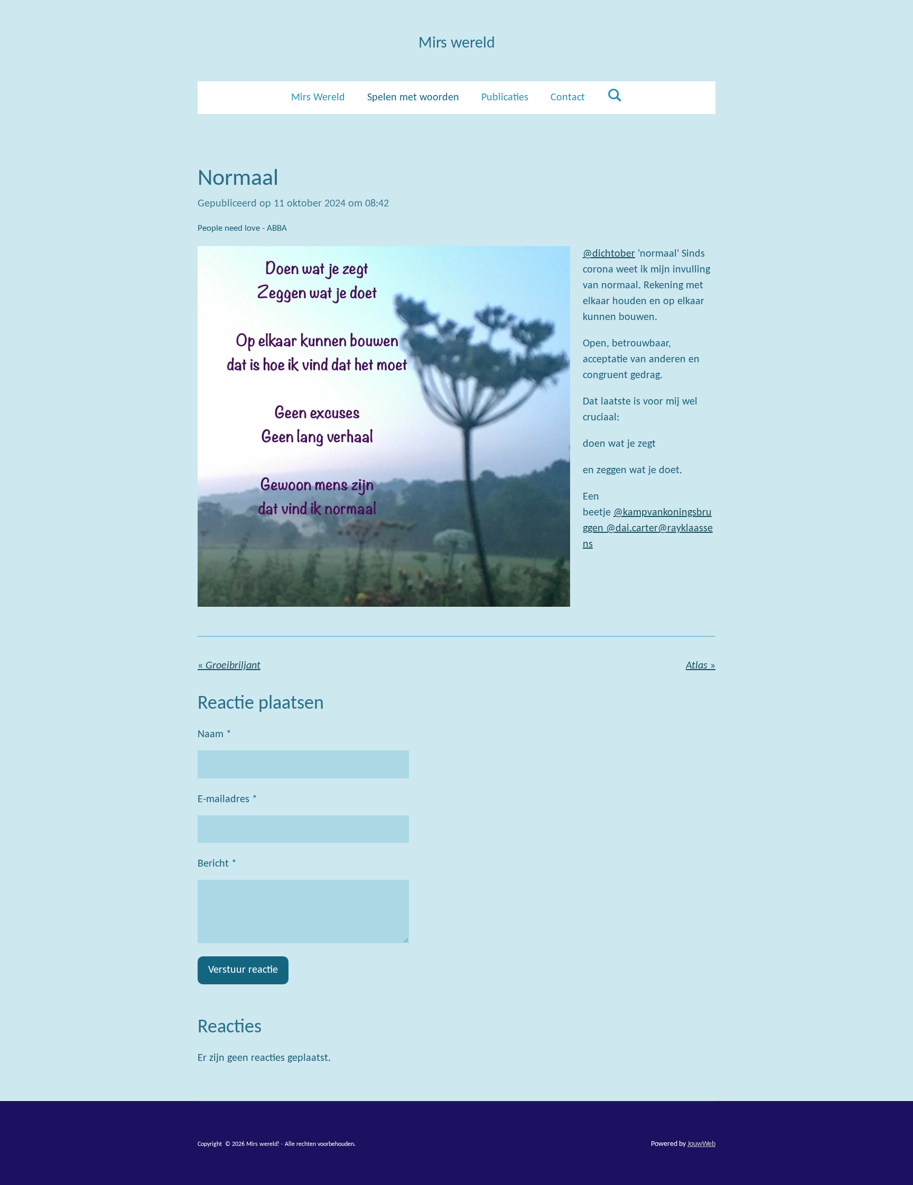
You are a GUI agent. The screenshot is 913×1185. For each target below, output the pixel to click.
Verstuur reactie (243, 970)
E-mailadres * (227, 799)
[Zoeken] (614, 96)
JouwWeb (701, 1144)
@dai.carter (632, 528)
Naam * (214, 734)
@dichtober (609, 254)
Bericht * (217, 864)
